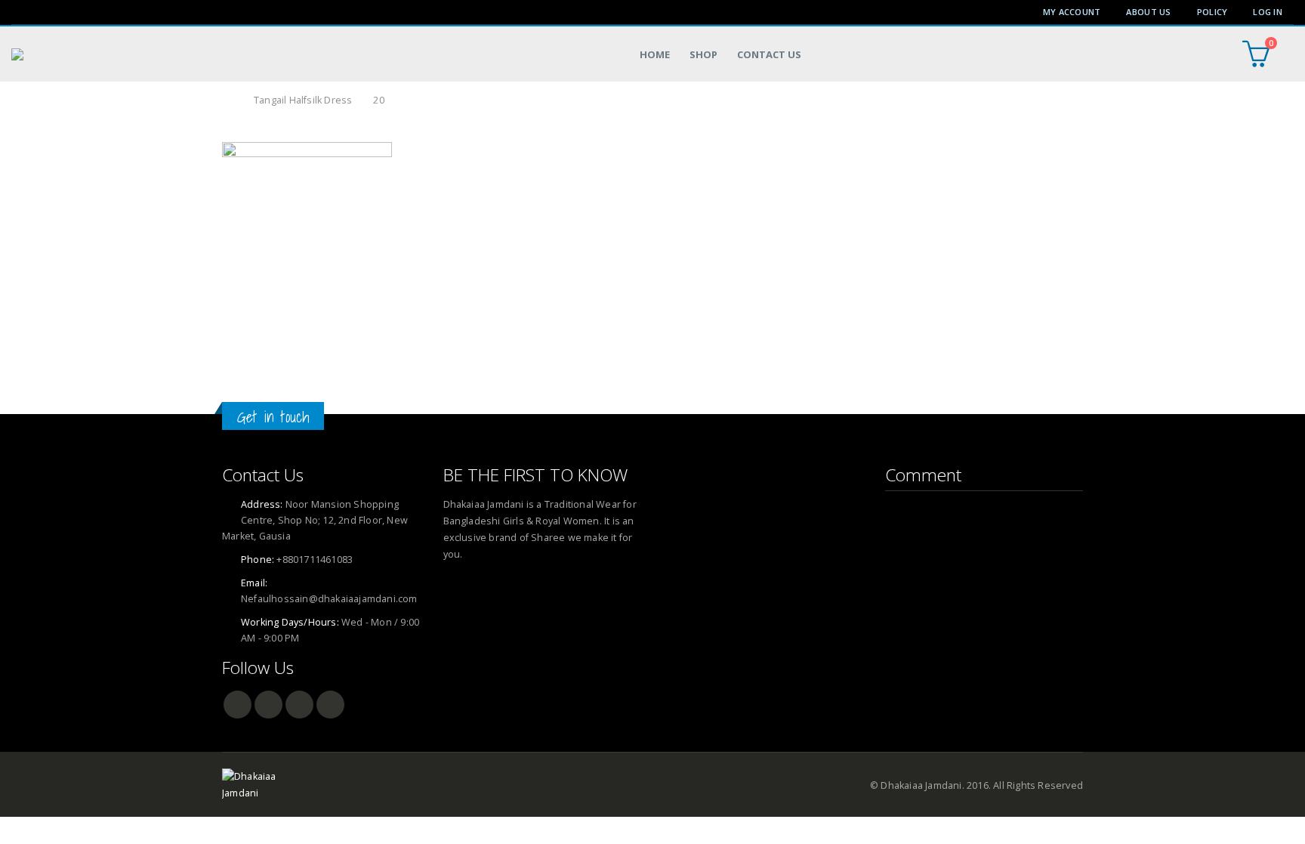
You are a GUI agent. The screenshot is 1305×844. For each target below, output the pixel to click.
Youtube (299, 705)
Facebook (237, 705)
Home (655, 54)
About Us (1148, 11)
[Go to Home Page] (227, 100)
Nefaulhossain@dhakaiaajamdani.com (329, 598)
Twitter (268, 705)
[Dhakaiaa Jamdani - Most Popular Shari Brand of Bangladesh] (62, 54)
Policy (1212, 11)
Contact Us (769, 54)
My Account (1072, 11)
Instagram (330, 705)
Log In (1267, 11)
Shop (703, 54)
